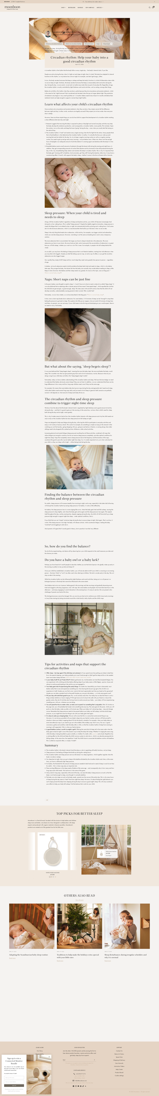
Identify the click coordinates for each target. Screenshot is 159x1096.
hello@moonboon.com (81, 1080)
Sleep (47, 800)
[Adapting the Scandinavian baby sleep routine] (31, 926)
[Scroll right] (111, 44)
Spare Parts (119, 1057)
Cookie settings (119, 1075)
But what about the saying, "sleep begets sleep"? (78, 367)
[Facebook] (73, 1085)
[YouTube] (78, 1085)
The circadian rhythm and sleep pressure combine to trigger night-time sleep (73, 401)
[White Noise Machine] (53, 851)
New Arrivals (90, 7)
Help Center (119, 1069)
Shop (62, 7)
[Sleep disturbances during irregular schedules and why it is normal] (127, 926)
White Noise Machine (52, 872)
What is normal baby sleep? (53, 273)
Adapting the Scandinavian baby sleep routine (28, 955)
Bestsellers (71, 7)
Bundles (80, 7)
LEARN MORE (40, 1047)
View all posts (80, 900)
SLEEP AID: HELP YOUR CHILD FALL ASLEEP (78, 677)
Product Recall (119, 1072)
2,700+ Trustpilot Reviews (18, 1)
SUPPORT (119, 1047)
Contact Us (119, 1051)
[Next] (75, 851)
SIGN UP (14, 1085)
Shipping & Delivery (119, 1060)
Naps (98, 44)
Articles (99, 7)
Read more (12, 958)
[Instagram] (76, 1085)
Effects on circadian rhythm (73, 44)
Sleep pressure (89, 44)
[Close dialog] (49, 1056)
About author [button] (56, 36)
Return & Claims (119, 1054)
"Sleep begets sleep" (108, 44)
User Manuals (119, 1063)
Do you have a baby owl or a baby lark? (72, 560)
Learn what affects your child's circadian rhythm (79, 104)
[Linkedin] (85, 1085)
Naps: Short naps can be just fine (67, 279)
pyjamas (94, 734)
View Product (108, 855)
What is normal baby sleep (95, 295)
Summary (51, 745)
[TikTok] (83, 1085)
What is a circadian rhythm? (54, 44)
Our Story (40, 1051)
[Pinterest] (80, 1085)
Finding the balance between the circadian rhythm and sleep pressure (74, 497)
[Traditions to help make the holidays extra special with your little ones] (79, 926)
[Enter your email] (94, 1060)
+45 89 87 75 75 (81, 1074)
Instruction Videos (119, 1066)
